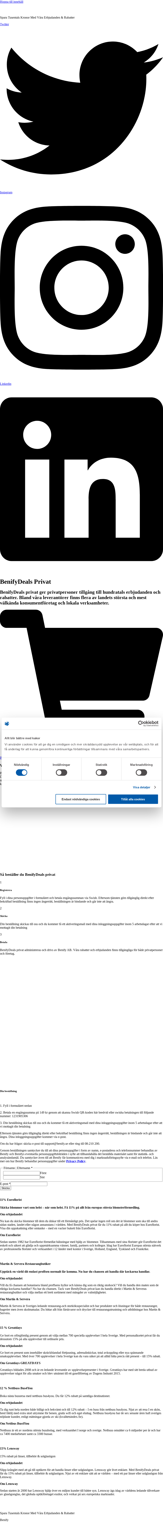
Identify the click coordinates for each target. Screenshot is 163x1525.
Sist (42, 1177)
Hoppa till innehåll (11, 1)
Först (43, 1173)
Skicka (6, 1188)
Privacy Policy (75, 1161)
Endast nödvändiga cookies (81, 799)
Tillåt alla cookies (133, 799)
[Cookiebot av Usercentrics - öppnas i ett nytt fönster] (141, 723)
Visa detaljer (141, 787)
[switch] (61, 772)
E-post (5, 1183)
